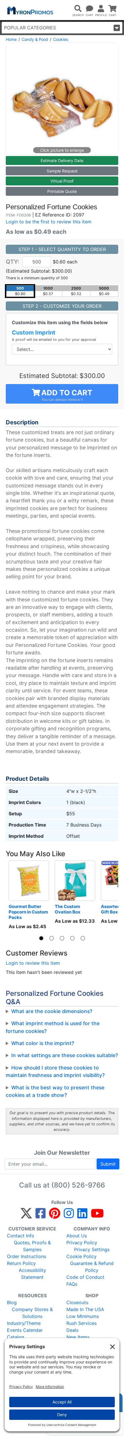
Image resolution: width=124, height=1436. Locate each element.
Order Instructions (26, 1256)
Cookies (60, 39)
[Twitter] (26, 1216)
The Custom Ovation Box (68, 909)
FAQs (71, 1284)
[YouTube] (97, 1216)
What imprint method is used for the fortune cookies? (52, 1027)
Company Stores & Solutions (32, 1312)
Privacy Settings (92, 1249)
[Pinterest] (54, 1216)
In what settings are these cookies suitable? (64, 1055)
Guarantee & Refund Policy (92, 1266)
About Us (76, 1236)
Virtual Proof (62, 180)
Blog (12, 1302)
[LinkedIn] (82, 1216)
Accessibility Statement (32, 1273)
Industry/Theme (24, 1323)
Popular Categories (30, 28)
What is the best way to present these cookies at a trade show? (55, 1091)
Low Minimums (82, 1316)
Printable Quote (62, 191)
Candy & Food (35, 39)
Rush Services (81, 1323)
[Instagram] (69, 1216)
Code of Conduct (85, 1277)
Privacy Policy (81, 1242)
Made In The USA (85, 1309)
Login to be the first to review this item (48, 222)
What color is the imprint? (42, 1043)
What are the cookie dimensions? (51, 1011)
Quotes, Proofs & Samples (32, 1246)
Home (11, 39)
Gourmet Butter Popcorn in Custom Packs (29, 912)
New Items (77, 1337)
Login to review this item (33, 963)
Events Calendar (25, 1330)
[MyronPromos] (30, 10)
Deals (72, 1330)
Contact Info (20, 1236)
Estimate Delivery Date (62, 160)
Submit (108, 1164)
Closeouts (77, 1302)
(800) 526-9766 (78, 1185)
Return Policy (21, 1263)
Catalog (15, 1337)
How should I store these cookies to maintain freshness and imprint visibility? (55, 1071)
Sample (62, 170)
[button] (41, 938)
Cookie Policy (81, 1256)
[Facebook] (40, 1216)
